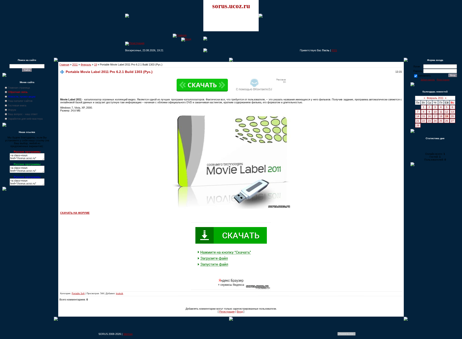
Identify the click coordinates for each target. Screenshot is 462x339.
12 (446, 111)
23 (429, 120)
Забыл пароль (428, 79)
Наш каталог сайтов (20, 100)
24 (435, 120)
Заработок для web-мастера (25, 118)
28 (417, 125)
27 (452, 120)
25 (440, 120)
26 (446, 120)
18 (440, 116)
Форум (12, 109)
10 (435, 111)
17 (435, 116)
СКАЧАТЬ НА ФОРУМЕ (75, 212)
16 (429, 116)
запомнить (424, 75)
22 (423, 120)
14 (417, 116)
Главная (64, 64)
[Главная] (179, 35)
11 (441, 111)
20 (452, 116)
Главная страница (19, 87)
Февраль (86, 64)
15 (423, 116)
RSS (334, 50)
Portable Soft (78, 293)
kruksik (119, 293)
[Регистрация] (134, 43)
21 (417, 120)
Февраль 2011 (435, 98)
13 (452, 111)
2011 (75, 64)
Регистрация (227, 311)
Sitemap (128, 333)
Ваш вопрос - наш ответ (23, 114)
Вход (240, 311)
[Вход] (186, 39)
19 (95, 64)
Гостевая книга (17, 105)
